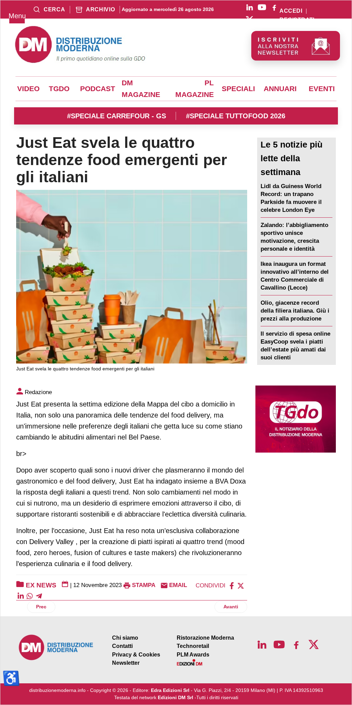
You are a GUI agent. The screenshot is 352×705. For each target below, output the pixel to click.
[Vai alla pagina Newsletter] (295, 46)
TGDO (59, 89)
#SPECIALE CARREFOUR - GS (116, 115)
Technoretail (193, 646)
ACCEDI (290, 11)
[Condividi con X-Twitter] (240, 585)
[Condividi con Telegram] (38, 595)
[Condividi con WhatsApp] (29, 595)
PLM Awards (193, 655)
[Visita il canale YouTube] (262, 7)
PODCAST (97, 89)
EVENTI (322, 89)
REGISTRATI (297, 20)
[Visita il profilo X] (249, 19)
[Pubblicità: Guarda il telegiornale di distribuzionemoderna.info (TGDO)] (295, 419)
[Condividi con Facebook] (231, 585)
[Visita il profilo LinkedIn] (249, 7)
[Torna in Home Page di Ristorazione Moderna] (56, 647)
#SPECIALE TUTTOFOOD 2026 (235, 115)
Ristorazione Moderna (205, 638)
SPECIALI (238, 89)
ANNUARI (280, 89)
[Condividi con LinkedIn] (20, 595)
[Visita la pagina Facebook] (274, 7)
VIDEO (28, 89)
